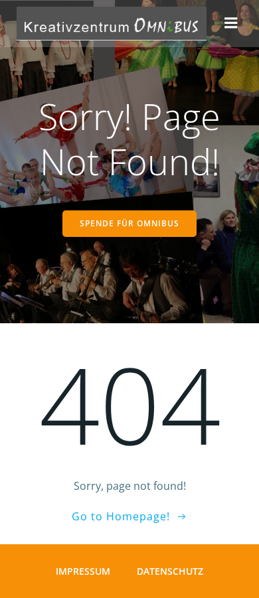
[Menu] (231, 23)
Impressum (83, 571)
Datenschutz (170, 571)
